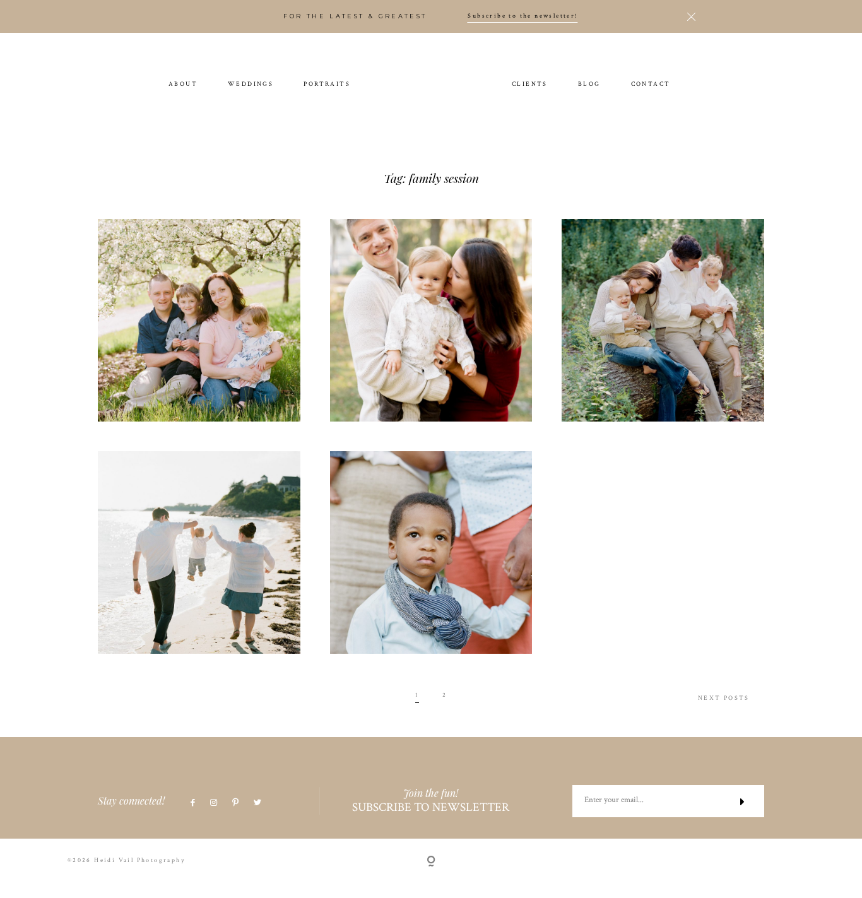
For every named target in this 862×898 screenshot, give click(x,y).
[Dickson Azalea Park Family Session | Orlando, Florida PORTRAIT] (431, 552)
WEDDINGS (250, 85)
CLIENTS (530, 85)
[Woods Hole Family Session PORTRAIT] (199, 552)
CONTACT (651, 85)
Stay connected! (131, 800)
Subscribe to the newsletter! (523, 16)
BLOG (589, 85)
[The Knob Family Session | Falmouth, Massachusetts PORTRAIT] (663, 320)
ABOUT (183, 85)
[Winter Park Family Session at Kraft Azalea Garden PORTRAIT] (431, 320)
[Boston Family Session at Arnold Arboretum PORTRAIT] (199, 320)
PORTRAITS (327, 85)
